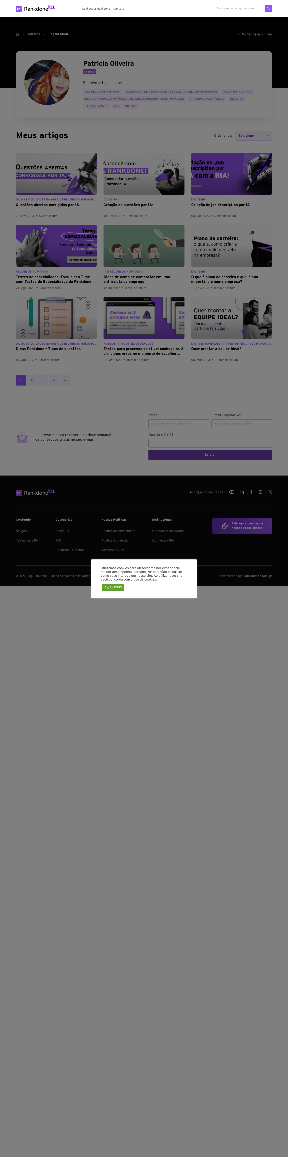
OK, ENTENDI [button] (113, 587)
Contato (118, 8)
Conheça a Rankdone (96, 8)
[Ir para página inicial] (35, 8)
